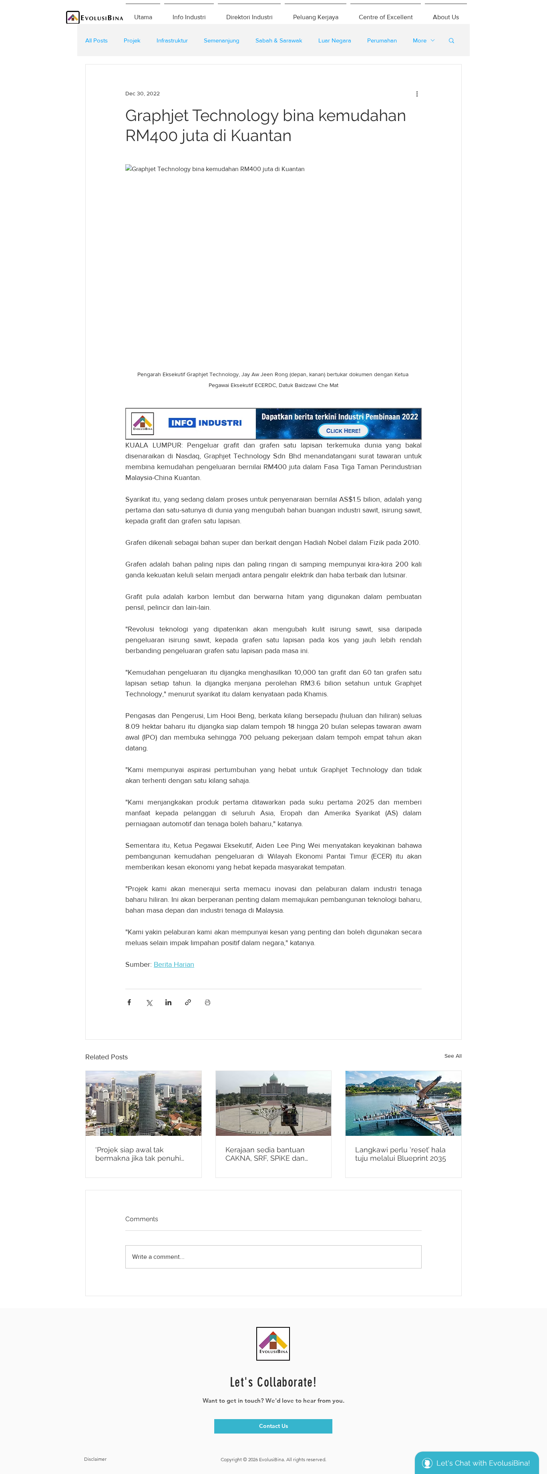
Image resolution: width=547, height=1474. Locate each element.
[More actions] (417, 93)
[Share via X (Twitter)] (149, 1002)
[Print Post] (207, 1002)
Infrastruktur (172, 40)
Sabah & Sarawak (278, 40)
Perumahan (382, 40)
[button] (451, 40)
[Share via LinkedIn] (168, 1002)
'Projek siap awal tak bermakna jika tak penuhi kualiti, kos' (138, 1153)
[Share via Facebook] (129, 1002)
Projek (132, 40)
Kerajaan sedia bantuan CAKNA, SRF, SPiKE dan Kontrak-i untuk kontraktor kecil (269, 1153)
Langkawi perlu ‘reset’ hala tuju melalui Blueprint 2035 (400, 1153)
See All (453, 1056)
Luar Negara (334, 40)
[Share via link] (188, 1002)
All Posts (96, 40)
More (419, 40)
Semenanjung (221, 40)
